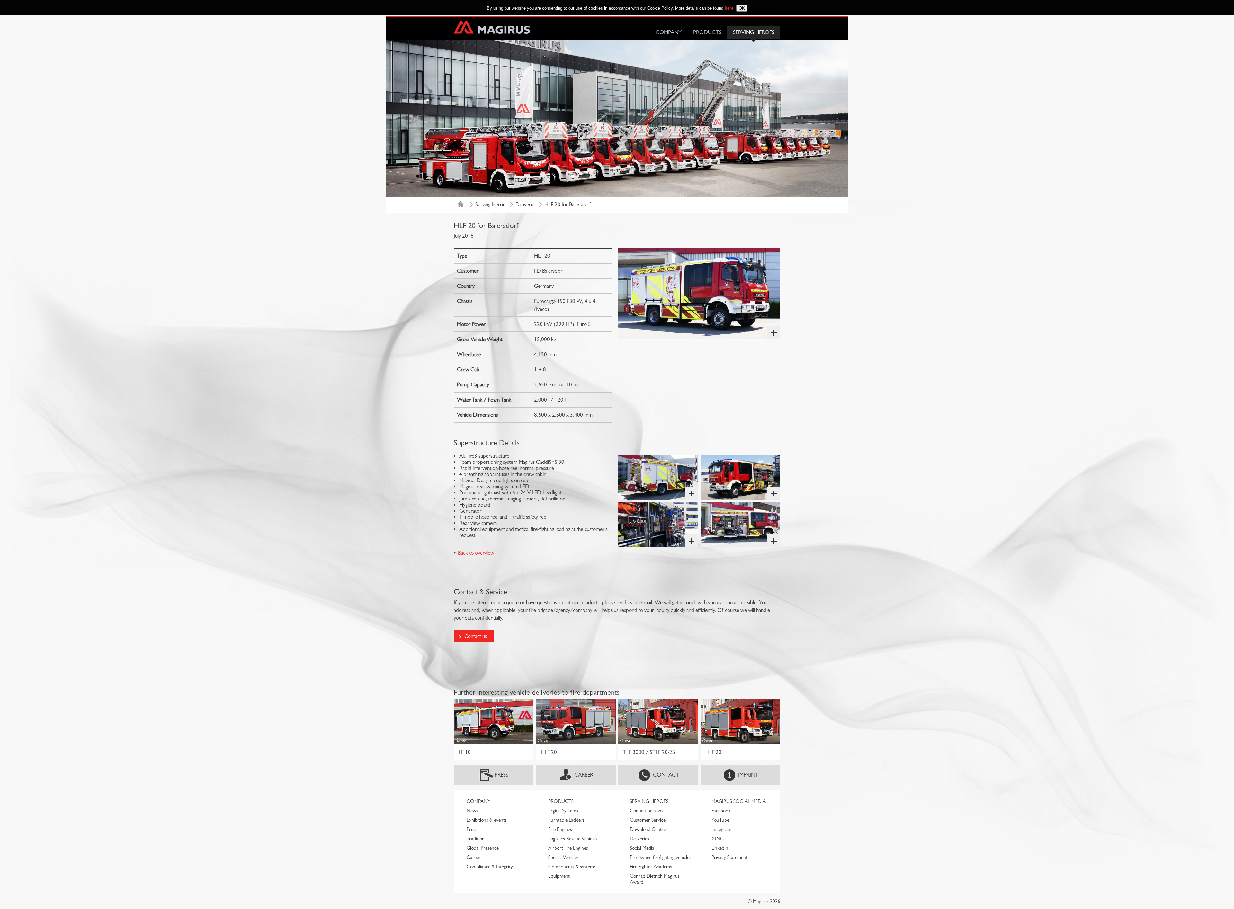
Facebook (720, 811)
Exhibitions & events (487, 820)
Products (707, 32)
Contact (666, 775)
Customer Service (648, 820)
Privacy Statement (729, 857)
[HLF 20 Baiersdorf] (699, 293)
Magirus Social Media (738, 801)
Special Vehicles (563, 857)
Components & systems (572, 866)
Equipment (559, 876)
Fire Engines (560, 829)
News (472, 811)
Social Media (642, 848)
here (729, 8)
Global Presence (483, 848)
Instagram (721, 829)
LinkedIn (719, 848)
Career (583, 775)
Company (669, 32)
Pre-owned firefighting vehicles (660, 857)
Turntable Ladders (566, 820)
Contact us (475, 636)
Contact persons (646, 811)
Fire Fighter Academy (651, 866)
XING (717, 839)
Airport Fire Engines (568, 848)
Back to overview (475, 553)
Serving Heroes (753, 32)
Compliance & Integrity (490, 866)
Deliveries (525, 204)
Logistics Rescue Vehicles (572, 839)
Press (501, 775)
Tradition (476, 839)
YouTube (720, 820)
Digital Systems (563, 811)
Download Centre (648, 829)
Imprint (748, 775)
